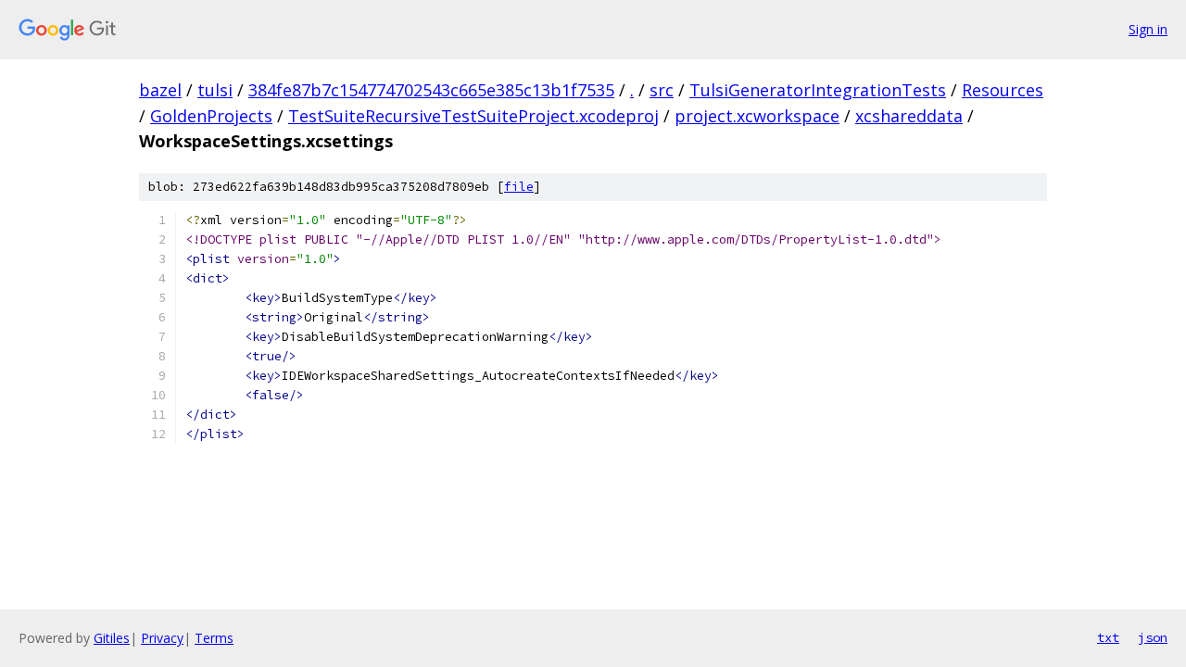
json (1152, 637)
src (662, 90)
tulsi (215, 90)
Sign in (1148, 29)
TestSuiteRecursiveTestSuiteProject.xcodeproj (473, 116)
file (519, 187)
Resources (1002, 90)
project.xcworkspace (757, 116)
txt (1108, 637)
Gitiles (112, 638)
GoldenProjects (211, 116)
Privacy (162, 638)
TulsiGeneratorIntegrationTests (817, 90)
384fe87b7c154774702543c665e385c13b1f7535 (431, 90)
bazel (160, 90)
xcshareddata (909, 116)
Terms (214, 638)
